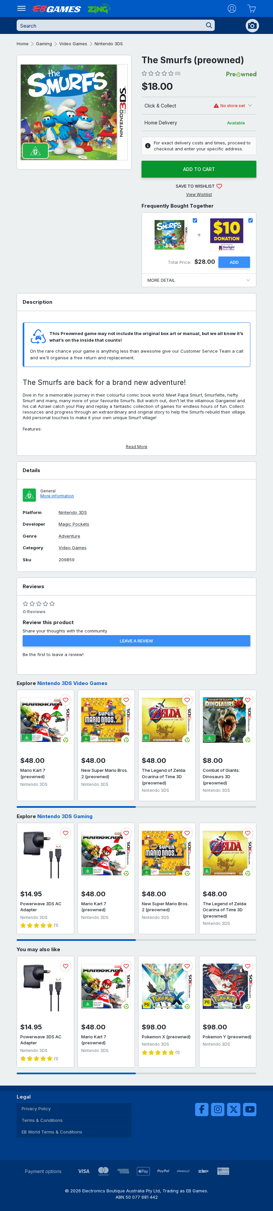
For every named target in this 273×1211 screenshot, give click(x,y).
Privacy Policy (36, 1108)
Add (234, 262)
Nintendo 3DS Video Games (72, 683)
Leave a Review (136, 640)
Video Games (73, 43)
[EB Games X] (233, 1109)
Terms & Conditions (42, 1120)
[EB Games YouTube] (249, 1109)
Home (23, 43)
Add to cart (199, 169)
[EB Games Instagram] (217, 1109)
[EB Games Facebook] (201, 1109)
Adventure (69, 536)
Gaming (44, 43)
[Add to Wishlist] (66, 700)
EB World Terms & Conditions (52, 1131)
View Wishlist (199, 194)
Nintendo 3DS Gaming (65, 816)
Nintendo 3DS (109, 43)
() (177, 73)
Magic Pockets (74, 524)
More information (57, 495)
